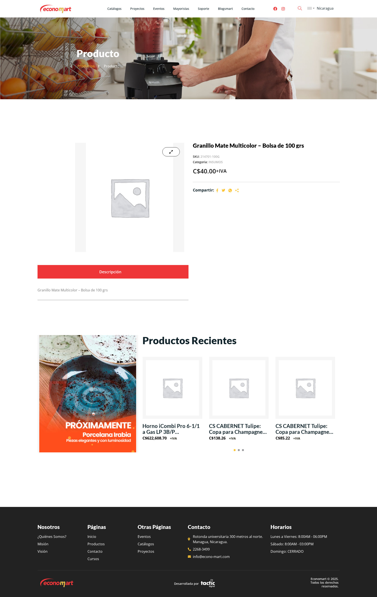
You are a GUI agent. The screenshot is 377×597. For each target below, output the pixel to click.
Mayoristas (181, 9)
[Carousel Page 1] (235, 450)
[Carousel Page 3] (243, 450)
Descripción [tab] (110, 271)
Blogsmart (225, 9)
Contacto (248, 9)
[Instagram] (283, 9)
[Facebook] (275, 9)
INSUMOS (216, 162)
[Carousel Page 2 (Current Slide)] (239, 450)
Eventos (159, 9)
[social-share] (217, 190)
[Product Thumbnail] (171, 151)
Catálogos (114, 9)
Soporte (203, 9)
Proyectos (137, 9)
